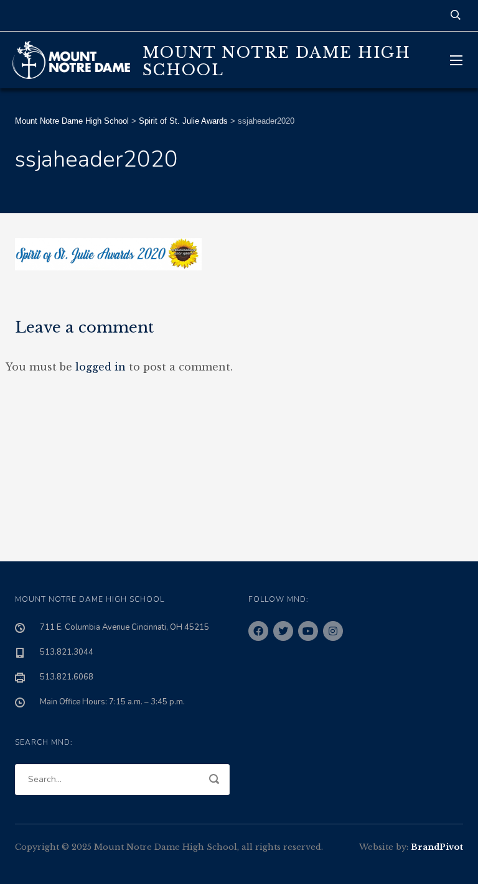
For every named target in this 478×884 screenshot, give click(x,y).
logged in (100, 367)
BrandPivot (437, 847)
